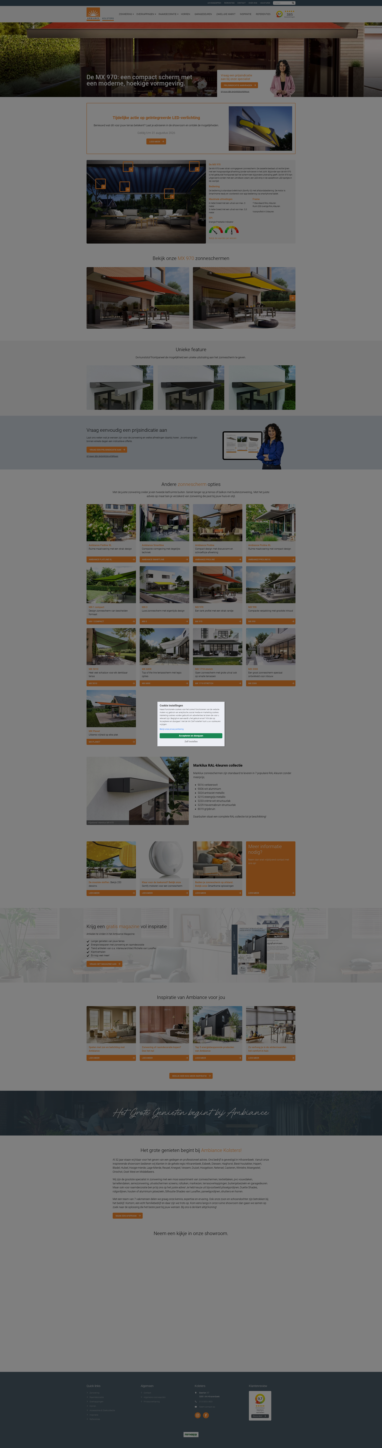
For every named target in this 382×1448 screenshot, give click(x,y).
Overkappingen (145, 14)
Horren (185, 14)
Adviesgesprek (214, 3)
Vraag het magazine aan (103, 964)
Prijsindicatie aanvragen (238, 85)
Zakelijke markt (225, 14)
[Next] (292, 298)
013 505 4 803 (205, 1401)
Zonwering (125, 14)
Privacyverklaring (152, 1401)
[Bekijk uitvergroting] (138, 298)
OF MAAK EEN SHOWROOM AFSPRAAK (102, 456)
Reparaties (229, 3)
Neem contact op (207, 1407)
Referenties (263, 14)
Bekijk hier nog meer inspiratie (189, 1076)
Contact (241, 3)
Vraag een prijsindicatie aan (105, 450)
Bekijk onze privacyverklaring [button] (172, 729)
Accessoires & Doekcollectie (102, 1410)
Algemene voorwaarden (155, 1397)
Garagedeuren (203, 14)
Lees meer (154, 141)
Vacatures (265, 3)
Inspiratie (245, 14)
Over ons (253, 3)
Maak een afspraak (126, 1216)
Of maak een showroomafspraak (235, 92)
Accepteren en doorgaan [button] (191, 735)
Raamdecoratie (168, 14)
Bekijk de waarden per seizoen (223, 238)
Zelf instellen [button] (191, 741)
